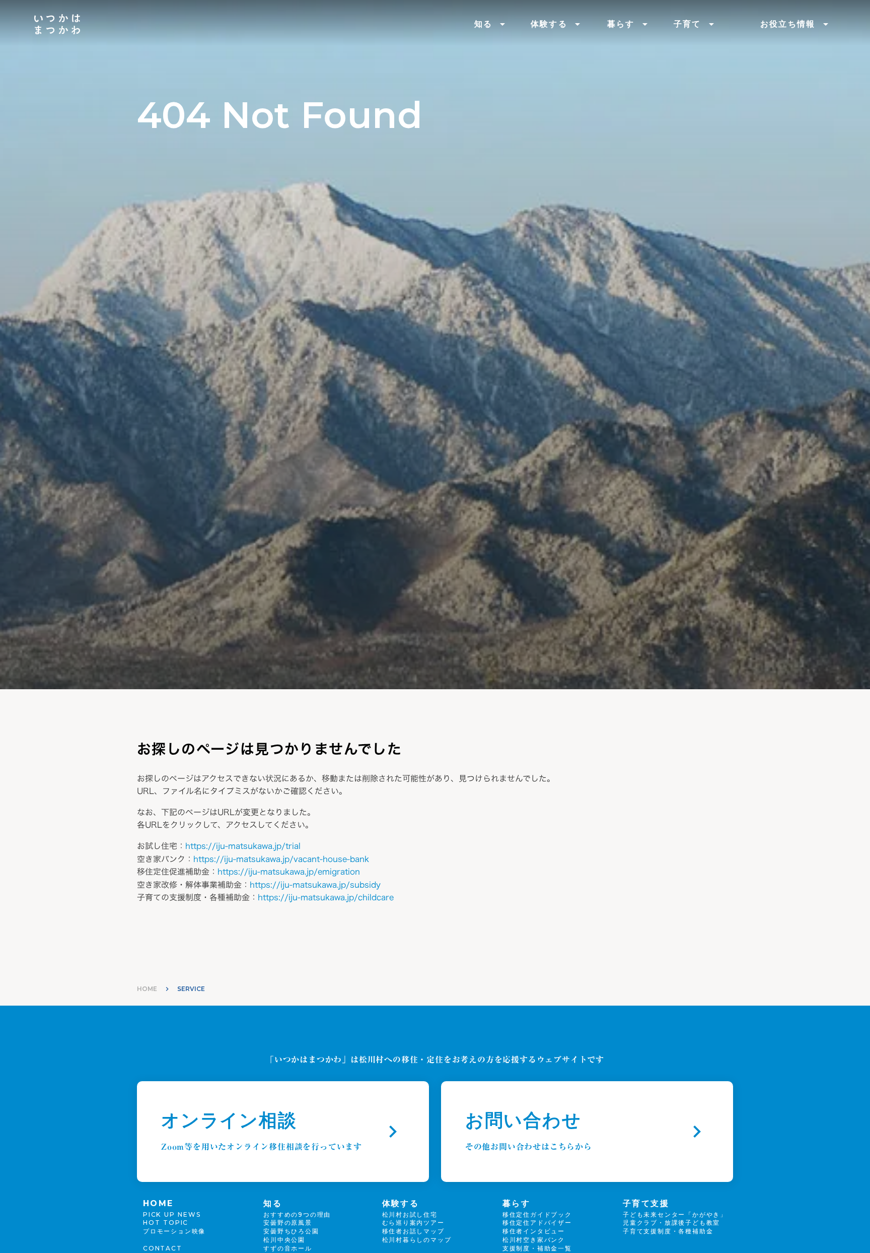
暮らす (621, 24)
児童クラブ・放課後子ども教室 (671, 1222)
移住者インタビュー (533, 1231)
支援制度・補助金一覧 (537, 1248)
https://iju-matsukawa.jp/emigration (289, 872)
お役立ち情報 (788, 24)
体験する (549, 24)
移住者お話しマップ (413, 1231)
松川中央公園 (284, 1239)
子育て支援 (646, 1203)
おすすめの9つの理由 (297, 1214)
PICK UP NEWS (172, 1214)
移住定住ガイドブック (537, 1214)
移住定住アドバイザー (537, 1222)
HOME (147, 989)
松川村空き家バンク (533, 1239)
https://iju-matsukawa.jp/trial (243, 846)
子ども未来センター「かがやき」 (675, 1214)
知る (483, 24)
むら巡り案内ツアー (413, 1222)
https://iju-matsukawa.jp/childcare (326, 897)
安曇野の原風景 (287, 1222)
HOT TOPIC (165, 1222)
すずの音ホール (287, 1248)
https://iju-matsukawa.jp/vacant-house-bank (281, 859)
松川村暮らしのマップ (417, 1239)
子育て (687, 24)
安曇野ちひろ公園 (291, 1231)
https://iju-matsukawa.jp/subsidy (315, 885)
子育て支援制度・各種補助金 (668, 1231)
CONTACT (162, 1248)
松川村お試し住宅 (410, 1214)
